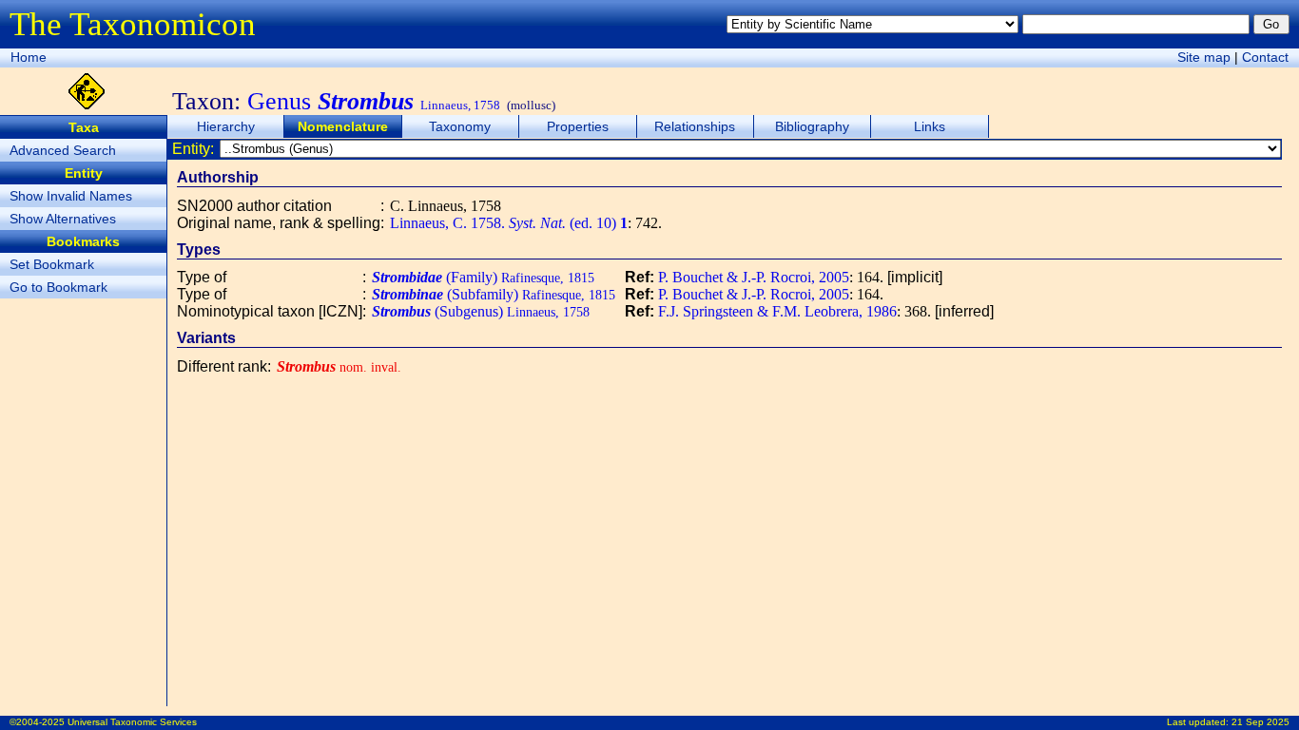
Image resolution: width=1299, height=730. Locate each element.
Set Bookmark (52, 264)
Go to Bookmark (58, 287)
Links (929, 126)
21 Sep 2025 (1260, 722)
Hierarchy (226, 126)
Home (28, 57)
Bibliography (812, 126)
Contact (1265, 57)
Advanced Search (63, 150)
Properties (578, 126)
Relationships (694, 126)
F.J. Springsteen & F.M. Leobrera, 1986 (777, 311)
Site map (1204, 57)
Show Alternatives (63, 218)
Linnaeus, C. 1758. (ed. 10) (509, 223)
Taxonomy (460, 126)
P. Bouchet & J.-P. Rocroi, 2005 (753, 277)
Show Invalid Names (71, 195)
